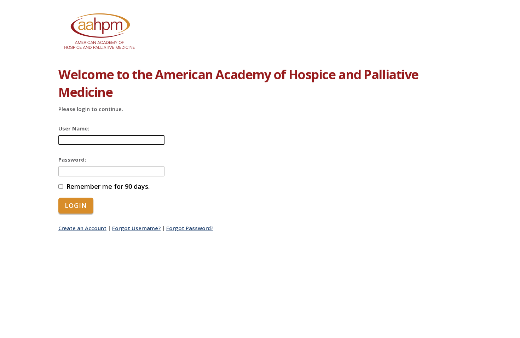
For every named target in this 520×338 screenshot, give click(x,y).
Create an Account (82, 228)
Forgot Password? (189, 228)
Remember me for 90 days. (108, 186)
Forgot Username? (136, 228)
